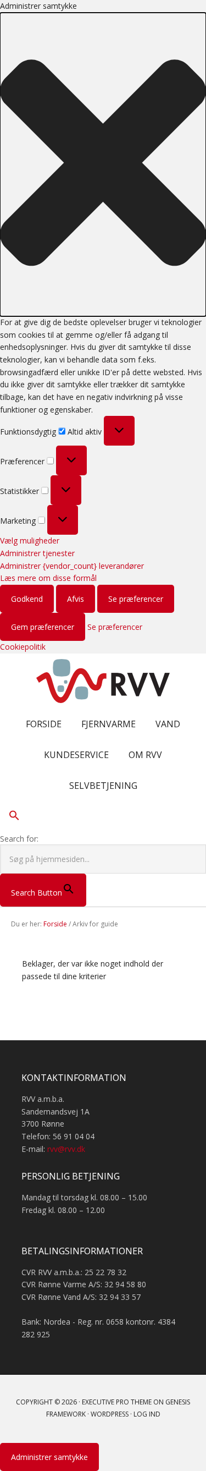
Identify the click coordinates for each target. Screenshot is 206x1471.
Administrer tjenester (37, 553)
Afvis (75, 599)
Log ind (146, 1414)
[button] (103, 164)
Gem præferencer (42, 627)
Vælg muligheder (29, 540)
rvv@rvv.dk (66, 1149)
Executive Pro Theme (117, 1402)
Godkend (27, 599)
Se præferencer (135, 599)
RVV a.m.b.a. (103, 681)
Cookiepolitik (23, 646)
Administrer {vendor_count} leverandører (72, 566)
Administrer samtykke (49, 1457)
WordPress (110, 1414)
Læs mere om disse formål (48, 578)
